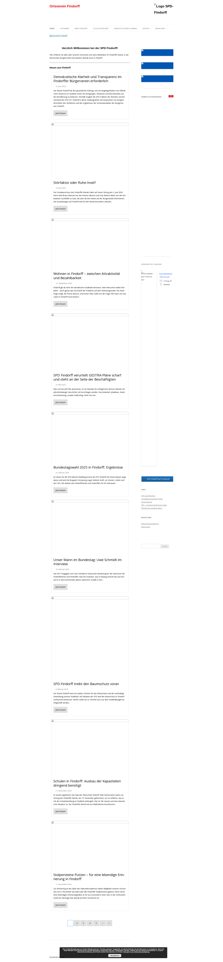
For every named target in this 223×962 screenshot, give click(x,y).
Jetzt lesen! (60, 113)
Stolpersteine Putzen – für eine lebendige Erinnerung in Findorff (89, 876)
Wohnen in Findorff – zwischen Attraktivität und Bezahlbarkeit (86, 275)
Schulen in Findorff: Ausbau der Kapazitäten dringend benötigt (87, 783)
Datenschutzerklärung (150, 524)
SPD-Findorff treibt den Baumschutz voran (86, 683)
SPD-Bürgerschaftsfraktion (151, 508)
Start (52, 28)
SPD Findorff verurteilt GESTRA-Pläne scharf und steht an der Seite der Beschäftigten (87, 377)
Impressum (145, 527)
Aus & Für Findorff (100, 28)
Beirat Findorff (81, 28)
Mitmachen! (160, 28)
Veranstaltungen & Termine (125, 28)
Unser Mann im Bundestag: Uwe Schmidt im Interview (87, 561)
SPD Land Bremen (148, 496)
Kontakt (146, 28)
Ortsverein (64, 28)
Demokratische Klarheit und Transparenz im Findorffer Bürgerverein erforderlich (87, 78)
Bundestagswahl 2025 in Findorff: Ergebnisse (88, 467)
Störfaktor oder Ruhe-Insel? (74, 182)
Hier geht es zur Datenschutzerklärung (136, 952)
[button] (172, 96)
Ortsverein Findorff (65, 6)
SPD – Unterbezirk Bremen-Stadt (154, 505)
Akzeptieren (114, 955)
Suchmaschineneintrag (150, 536)
